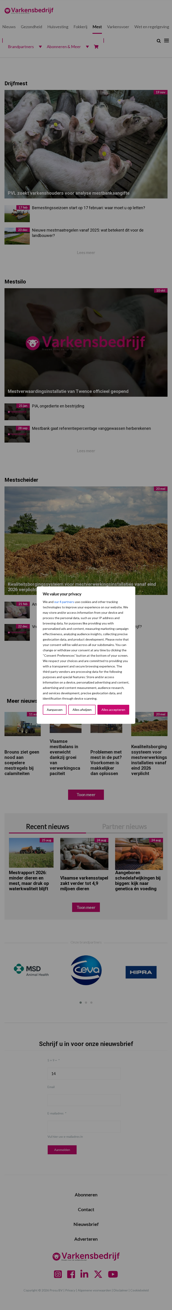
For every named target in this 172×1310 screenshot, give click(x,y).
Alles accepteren (113, 709)
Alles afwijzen (82, 709)
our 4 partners (64, 602)
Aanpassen (54, 709)
